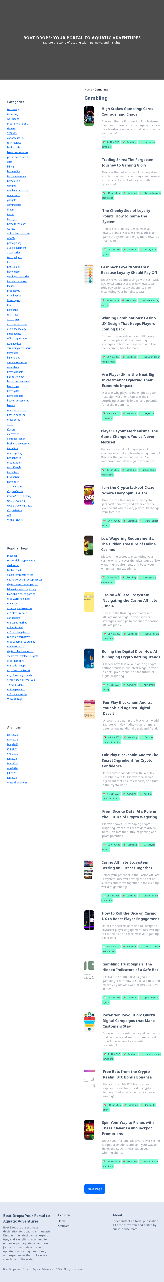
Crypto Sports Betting (19, 496)
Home (88, 89)
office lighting (14, 453)
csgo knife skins (16, 660)
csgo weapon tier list (18, 670)
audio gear (13, 319)
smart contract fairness (20, 575)
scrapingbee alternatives (21, 680)
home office (13, 171)
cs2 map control (16, 689)
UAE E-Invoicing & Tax (19, 505)
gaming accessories (18, 276)
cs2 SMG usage (15, 646)
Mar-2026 (12, 763)
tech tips (12, 262)
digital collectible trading (20, 651)
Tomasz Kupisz (15, 684)
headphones (14, 458)
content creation (16, 438)
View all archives (17, 782)
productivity (13, 290)
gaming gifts (14, 205)
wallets (11, 228)
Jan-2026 (12, 758)
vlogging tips (14, 343)
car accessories (16, 138)
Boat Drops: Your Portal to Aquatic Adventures (82, 37)
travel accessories (17, 281)
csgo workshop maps (19, 598)
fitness (11, 209)
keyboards (13, 477)
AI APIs (11, 238)
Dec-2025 (12, 734)
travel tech (13, 472)
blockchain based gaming (21, 594)
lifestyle (11, 286)
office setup (13, 419)
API (9, 515)
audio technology (16, 329)
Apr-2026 (12, 768)
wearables (13, 367)
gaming (11, 185)
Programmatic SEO (17, 123)
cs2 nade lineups (16, 665)
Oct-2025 (12, 749)
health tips (13, 386)
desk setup (13, 565)
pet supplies (14, 267)
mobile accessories (18, 190)
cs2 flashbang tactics (18, 632)
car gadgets (13, 618)
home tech (13, 481)
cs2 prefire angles (17, 694)
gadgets (11, 200)
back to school (15, 147)
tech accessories (16, 176)
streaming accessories (19, 348)
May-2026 (12, 744)
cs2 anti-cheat (15, 627)
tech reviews (14, 142)
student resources (17, 362)
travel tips (12, 448)
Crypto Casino (15, 491)
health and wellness (18, 381)
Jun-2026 (12, 777)
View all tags (14, 699)
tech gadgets (14, 257)
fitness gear (13, 300)
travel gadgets (15, 372)
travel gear (13, 353)
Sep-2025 (12, 754)
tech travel (13, 314)
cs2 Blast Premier (17, 613)
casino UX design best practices (24, 579)
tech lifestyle (14, 467)
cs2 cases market (17, 622)
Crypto (11, 429)
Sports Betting (15, 486)
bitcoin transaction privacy (21, 589)
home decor (14, 271)
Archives (63, 1226)
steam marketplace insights (22, 656)
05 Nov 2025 (110, 357)
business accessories (19, 443)
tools (10, 305)
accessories (13, 252)
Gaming (11, 128)
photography (14, 243)
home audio (13, 181)
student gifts (14, 333)
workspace (13, 119)
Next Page (95, 1189)
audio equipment (16, 247)
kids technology (15, 376)
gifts (9, 162)
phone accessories (17, 157)
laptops (11, 405)
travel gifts (13, 391)
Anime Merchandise (18, 233)
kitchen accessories (18, 400)
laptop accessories (17, 152)
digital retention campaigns (22, 584)
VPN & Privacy (15, 520)
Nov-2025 (12, 739)
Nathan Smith (14, 570)
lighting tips (13, 357)
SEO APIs (12, 133)
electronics (13, 434)
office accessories (17, 410)
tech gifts (12, 219)
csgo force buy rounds (19, 675)
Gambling (129, 142)
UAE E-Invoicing (16, 501)
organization (14, 462)
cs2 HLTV (12, 603)
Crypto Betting (15, 510)
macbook (12, 555)
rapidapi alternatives (18, 637)
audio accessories (17, 324)
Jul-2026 (11, 773)
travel (10, 214)
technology (13, 109)
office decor (13, 195)
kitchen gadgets (16, 415)
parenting (12, 310)
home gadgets (15, 395)
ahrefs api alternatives (19, 608)
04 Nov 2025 (111, 142)
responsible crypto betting (21, 560)
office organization (17, 338)
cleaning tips (14, 295)
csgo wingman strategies (21, 641)
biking (10, 166)
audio (10, 424)
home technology (16, 224)
